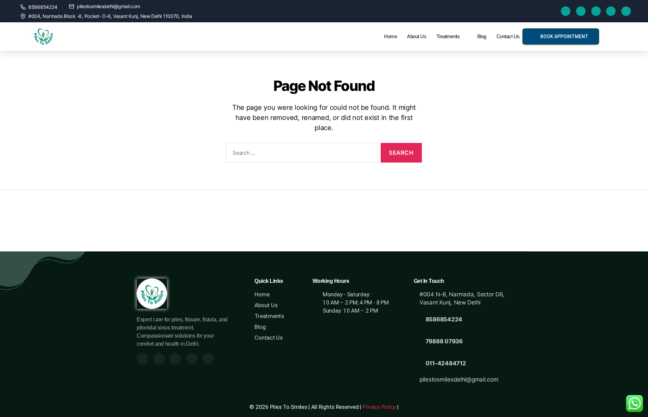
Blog (481, 36)
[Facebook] (565, 11)
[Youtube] (596, 11)
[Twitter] (581, 11)
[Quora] (626, 11)
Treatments (448, 36)
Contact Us (508, 36)
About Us (416, 36)
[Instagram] (611, 11)
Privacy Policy (379, 406)
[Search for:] (300, 154)
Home (390, 36)
